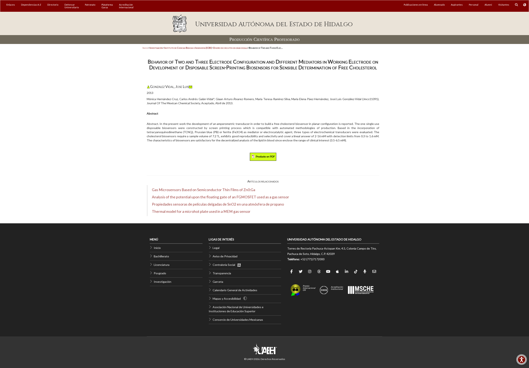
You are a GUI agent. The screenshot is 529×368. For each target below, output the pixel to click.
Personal (473, 4)
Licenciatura (161, 264)
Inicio (145, 47)
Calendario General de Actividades (235, 290)
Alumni (488, 4)
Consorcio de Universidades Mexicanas (238, 319)
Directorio (52, 4)
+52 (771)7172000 (312, 259)
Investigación (162, 281)
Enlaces (10, 4)
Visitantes (503, 4)
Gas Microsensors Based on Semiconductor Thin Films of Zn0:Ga (203, 190)
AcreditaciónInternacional (126, 6)
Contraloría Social (225, 264)
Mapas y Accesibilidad (227, 298)
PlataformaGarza (107, 6)
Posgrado (160, 273)
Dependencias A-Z (31, 4)
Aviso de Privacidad (225, 256)
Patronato (90, 4)
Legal (216, 248)
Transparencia (222, 273)
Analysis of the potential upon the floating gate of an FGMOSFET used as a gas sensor (220, 197)
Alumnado (439, 4)
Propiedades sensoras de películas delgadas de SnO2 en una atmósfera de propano (218, 204)
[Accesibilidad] (521, 359)
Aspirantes (457, 4)
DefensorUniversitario (71, 6)
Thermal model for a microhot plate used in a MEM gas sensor (201, 211)
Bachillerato (161, 256)
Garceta (218, 281)
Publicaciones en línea (416, 4)
